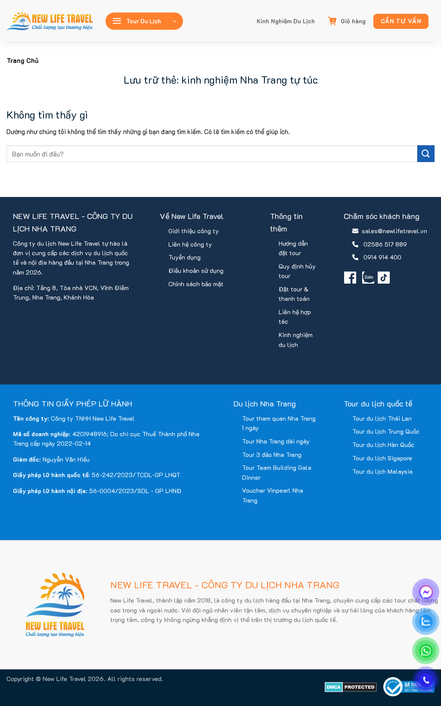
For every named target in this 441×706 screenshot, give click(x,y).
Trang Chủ (22, 60)
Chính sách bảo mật (196, 284)
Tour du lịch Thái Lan (382, 418)
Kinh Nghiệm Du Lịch (286, 21)
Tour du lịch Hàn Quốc (383, 444)
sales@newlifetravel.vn (394, 231)
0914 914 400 (382, 257)
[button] (144, 21)
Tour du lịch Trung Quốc (385, 431)
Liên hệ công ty (190, 244)
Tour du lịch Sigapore (382, 458)
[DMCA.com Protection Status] (351, 686)
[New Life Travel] (49, 21)
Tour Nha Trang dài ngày (276, 441)
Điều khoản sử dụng (196, 270)
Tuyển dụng (184, 257)
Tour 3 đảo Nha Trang (271, 454)
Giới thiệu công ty (193, 231)
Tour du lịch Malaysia (382, 471)
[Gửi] (426, 153)
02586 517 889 (385, 244)
